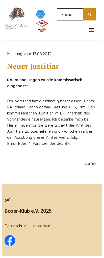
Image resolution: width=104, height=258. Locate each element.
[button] (91, 30)
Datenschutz (16, 225)
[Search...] (89, 14)
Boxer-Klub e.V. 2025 (28, 211)
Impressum (41, 225)
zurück (91, 163)
